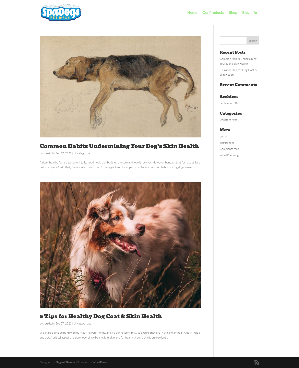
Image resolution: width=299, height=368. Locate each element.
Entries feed (227, 142)
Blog (246, 13)
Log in (223, 136)
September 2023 (230, 103)
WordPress (100, 362)
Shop (233, 13)
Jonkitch (48, 153)
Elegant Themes (65, 362)
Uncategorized (83, 153)
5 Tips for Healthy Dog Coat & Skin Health (101, 316)
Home (192, 13)
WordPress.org (229, 155)
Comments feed (229, 148)
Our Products (213, 13)
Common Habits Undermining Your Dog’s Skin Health (119, 146)
